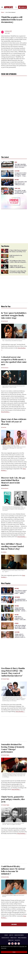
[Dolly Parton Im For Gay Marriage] (4, 256)
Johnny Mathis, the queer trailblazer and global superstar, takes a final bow (18, 267)
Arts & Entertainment (10, 12)
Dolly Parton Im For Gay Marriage (15, 256)
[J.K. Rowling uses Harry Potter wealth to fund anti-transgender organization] (4, 261)
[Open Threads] (15, 943)
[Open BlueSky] (12, 943)
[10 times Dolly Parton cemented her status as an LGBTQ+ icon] (4, 250)
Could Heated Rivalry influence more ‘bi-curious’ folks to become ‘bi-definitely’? (13, 870)
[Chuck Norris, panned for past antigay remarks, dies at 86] (14, 814)
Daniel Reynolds (5, 321)
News (16, 162)
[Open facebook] (9, 943)
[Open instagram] (19, 943)
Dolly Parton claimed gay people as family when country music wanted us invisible (20, 627)
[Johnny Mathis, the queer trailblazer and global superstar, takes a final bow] (4, 266)
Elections (17, 171)
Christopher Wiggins (5, 679)
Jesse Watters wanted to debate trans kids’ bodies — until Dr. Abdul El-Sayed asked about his (20, 593)
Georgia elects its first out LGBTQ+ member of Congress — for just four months (20, 175)
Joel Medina (4, 552)
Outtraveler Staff (9, 31)
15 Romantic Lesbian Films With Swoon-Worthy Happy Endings (17, 271)
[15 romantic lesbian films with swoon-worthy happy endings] (4, 271)
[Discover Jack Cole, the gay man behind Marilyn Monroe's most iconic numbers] (14, 498)
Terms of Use (3, 948)
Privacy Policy (22, 946)
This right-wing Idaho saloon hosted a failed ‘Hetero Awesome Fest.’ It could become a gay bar (20, 167)
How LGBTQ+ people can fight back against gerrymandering (20, 192)
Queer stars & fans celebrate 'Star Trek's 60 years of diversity (13, 421)
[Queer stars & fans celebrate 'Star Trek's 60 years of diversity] (14, 437)
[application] (14, 201)
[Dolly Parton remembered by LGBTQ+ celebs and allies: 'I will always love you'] (7, 617)
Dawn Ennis (4, 427)
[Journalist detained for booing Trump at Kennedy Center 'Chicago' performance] (14, 765)
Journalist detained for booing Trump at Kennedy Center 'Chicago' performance (12, 748)
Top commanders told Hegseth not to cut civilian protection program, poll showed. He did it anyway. (21, 184)
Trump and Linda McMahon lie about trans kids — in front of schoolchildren (21, 610)
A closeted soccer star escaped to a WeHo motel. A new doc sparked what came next (13, 361)
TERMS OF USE (10, 940)
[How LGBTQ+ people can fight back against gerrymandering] (7, 191)
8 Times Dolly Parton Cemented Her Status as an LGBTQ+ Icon (17, 250)
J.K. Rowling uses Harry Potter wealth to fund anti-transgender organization (17, 262)
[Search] (16, 7)
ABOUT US (11, 935)
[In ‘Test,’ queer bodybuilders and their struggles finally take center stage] (14, 331)
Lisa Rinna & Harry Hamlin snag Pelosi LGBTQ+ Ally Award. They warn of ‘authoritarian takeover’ (13, 672)
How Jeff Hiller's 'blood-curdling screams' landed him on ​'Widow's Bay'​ (12, 546)
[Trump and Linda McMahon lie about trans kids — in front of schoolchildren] (7, 608)
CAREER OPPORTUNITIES (19, 935)
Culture (17, 614)
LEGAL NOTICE (17, 940)
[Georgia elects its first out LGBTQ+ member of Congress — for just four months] (7, 173)
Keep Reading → (5, 412)
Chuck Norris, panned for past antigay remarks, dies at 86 (13, 799)
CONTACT (6, 935)
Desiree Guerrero (5, 367)
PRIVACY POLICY (13, 937)
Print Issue (17, 188)
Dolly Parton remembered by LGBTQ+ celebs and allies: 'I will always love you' (20, 619)
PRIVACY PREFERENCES (22, 937)
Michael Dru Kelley (5, 877)
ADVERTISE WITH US (5, 937)
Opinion (16, 623)
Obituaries (17, 597)
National (17, 179)
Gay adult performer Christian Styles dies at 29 (21, 600)
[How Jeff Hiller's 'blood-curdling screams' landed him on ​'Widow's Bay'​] (14, 562)
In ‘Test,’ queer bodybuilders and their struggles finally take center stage (13, 315)
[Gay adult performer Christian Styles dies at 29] (7, 599)
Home (2, 12)
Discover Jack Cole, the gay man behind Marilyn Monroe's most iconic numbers (13, 481)
